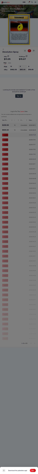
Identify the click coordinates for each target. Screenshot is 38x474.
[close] (4, 470)
